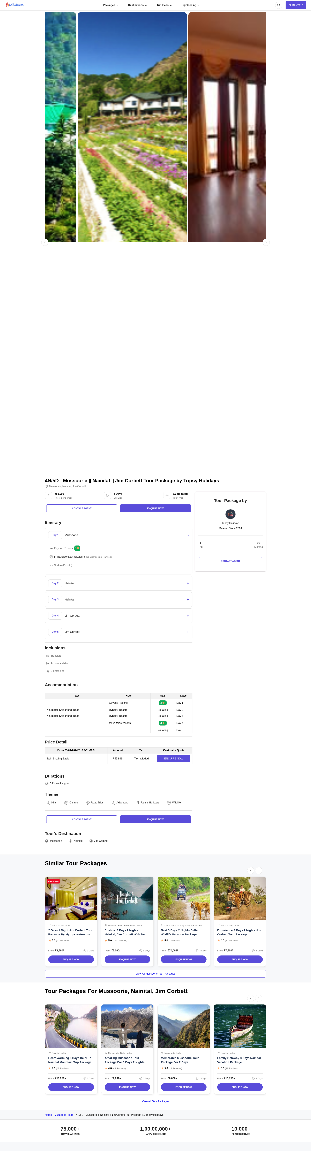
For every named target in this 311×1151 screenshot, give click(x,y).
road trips (97, 802)
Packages (109, 5)
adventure (122, 802)
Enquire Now (71, 959)
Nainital (66, 486)
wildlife (176, 802)
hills (54, 802)
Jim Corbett (79, 486)
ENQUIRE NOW (173, 758)
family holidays (150, 802)
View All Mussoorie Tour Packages (155, 973)
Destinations (136, 5)
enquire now (155, 508)
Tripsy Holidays (230, 523)
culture (73, 802)
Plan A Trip (296, 5)
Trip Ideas (163, 5)
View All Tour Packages (155, 1101)
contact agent (82, 508)
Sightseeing (189, 5)
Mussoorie (55, 486)
